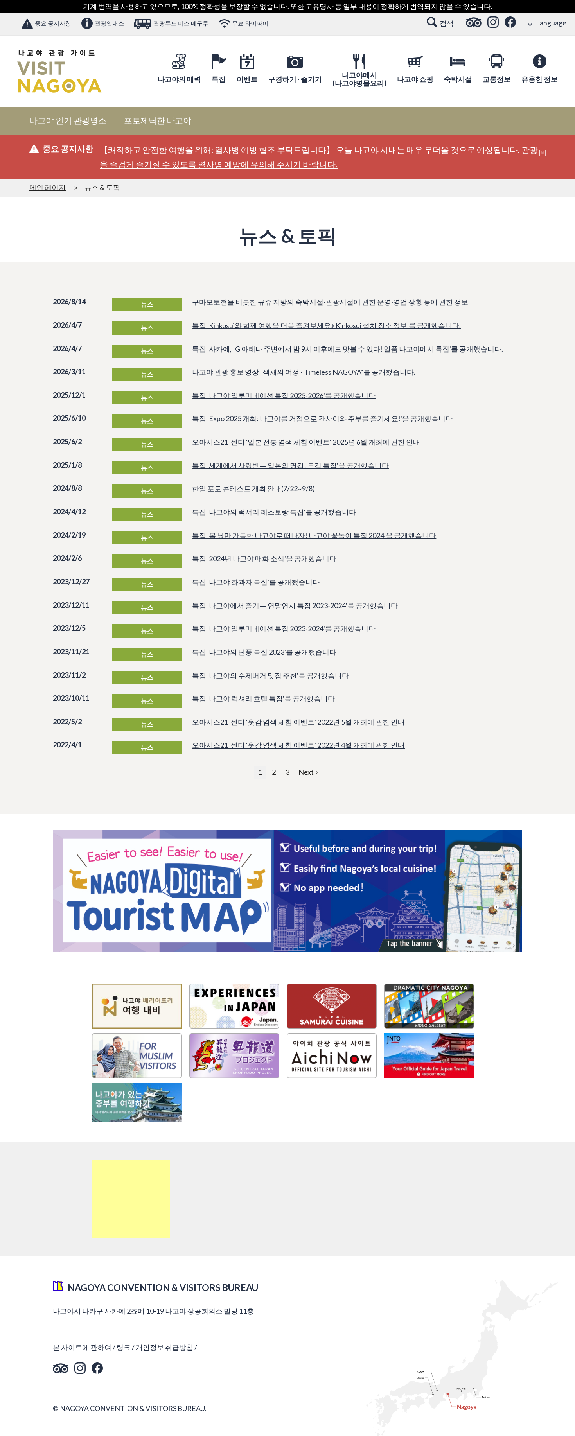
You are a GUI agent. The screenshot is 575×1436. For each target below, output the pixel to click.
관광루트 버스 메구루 (180, 23)
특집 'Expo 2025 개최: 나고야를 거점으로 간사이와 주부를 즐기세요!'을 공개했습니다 (322, 418)
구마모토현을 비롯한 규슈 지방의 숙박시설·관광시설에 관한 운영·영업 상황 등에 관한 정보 (330, 302)
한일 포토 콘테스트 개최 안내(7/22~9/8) (253, 488)
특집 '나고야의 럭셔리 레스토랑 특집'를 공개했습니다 (274, 512)
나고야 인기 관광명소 (67, 120)
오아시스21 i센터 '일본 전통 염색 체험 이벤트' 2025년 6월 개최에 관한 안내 (306, 442)
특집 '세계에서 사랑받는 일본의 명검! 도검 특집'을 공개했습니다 (290, 465)
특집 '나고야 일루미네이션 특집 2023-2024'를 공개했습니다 (284, 628)
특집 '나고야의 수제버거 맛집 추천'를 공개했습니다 (270, 675)
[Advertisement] (131, 1199)
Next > (308, 772)
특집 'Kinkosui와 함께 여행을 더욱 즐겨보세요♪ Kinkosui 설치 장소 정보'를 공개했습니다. (326, 325)
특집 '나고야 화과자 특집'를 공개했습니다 (256, 582)
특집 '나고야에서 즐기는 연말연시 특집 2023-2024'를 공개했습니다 (295, 605)
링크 (124, 1347)
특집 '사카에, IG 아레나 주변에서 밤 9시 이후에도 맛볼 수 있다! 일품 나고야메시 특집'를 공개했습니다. (347, 349)
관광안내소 (109, 23)
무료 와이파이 (250, 23)
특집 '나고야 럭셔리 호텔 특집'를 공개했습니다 (263, 698)
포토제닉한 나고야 (157, 120)
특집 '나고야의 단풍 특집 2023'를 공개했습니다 (264, 652)
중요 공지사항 (53, 23)
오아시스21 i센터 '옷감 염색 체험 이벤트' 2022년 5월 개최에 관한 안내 (298, 722)
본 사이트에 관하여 (82, 1347)
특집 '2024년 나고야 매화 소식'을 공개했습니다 (264, 558)
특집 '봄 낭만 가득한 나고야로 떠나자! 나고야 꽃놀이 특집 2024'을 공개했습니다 (314, 535)
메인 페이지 (47, 187)
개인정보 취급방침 (164, 1347)
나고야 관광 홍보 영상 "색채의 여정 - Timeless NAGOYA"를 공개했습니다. (303, 372)
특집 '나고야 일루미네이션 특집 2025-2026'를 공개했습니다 (284, 395)
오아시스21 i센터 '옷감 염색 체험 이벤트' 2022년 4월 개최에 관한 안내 (298, 745)
